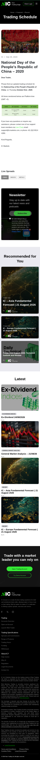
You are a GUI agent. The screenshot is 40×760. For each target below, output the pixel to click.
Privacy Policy (16, 231)
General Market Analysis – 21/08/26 (19, 454)
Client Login (28, 4)
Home (12, 12)
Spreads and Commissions (10, 636)
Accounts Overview (7, 621)
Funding (4, 645)
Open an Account (7, 624)
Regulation (5, 663)
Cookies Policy (6, 751)
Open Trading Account (19, 569)
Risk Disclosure (24, 698)
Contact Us (5, 670)
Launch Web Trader (8, 628)
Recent (27, 12)
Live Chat (19, 127)
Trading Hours (6, 642)
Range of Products (7, 639)
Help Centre (5, 657)
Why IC (3, 660)
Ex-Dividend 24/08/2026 (13, 417)
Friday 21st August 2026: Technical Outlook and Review (19, 354)
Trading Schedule (20, 17)
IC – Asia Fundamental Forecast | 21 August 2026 (19, 302)
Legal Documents (7, 667)
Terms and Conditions (8, 749)
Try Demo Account (19, 575)
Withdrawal (5, 649)
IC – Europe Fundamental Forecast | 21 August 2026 (19, 329)
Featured (20, 12)
